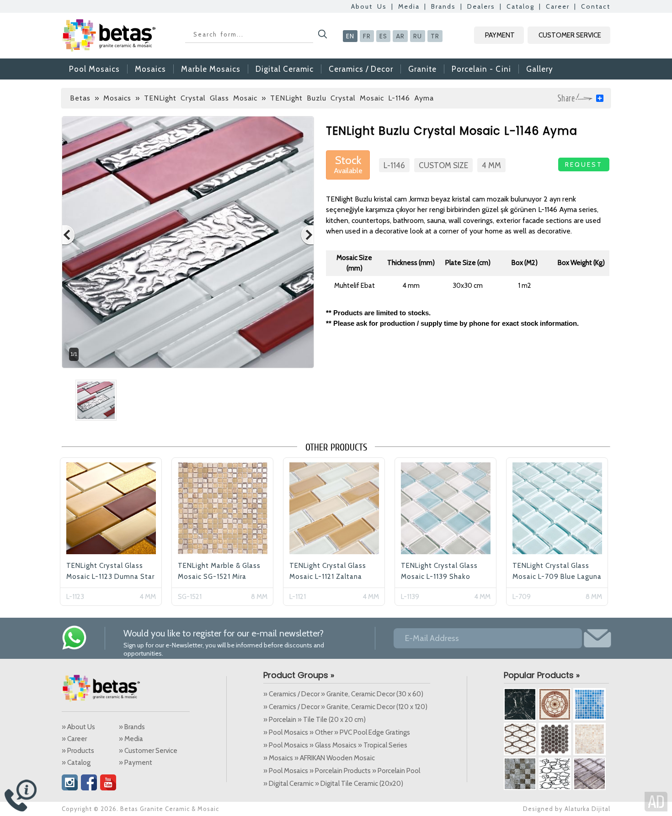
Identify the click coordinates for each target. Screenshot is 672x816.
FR (367, 36)
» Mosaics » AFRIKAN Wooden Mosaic (319, 758)
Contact (595, 6)
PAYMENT (500, 35)
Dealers (481, 6)
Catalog (520, 6)
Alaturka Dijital (587, 808)
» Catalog (76, 762)
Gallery (539, 69)
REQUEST (584, 164)
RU (417, 36)
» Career (74, 739)
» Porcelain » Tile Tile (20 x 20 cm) (314, 719)
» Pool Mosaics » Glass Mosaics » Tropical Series (335, 745)
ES (383, 36)
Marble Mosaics (210, 69)
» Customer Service (148, 751)
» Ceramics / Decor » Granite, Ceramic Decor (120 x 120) (345, 707)
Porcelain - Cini (481, 69)
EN (350, 36)
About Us (369, 6)
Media (409, 6)
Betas (80, 98)
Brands (443, 6)
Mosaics (150, 69)
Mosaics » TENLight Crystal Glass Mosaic (180, 98)
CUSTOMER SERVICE (570, 35)
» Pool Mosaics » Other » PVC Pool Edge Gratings (336, 732)
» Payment (135, 762)
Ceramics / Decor (361, 69)
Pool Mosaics (94, 69)
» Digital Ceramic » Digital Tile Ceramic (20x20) (333, 783)
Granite (422, 69)
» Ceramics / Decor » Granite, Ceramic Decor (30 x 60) (343, 694)
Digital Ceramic (285, 69)
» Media (131, 739)
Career (558, 6)
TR (435, 36)
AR (400, 36)
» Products (78, 751)
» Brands (132, 727)
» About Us (78, 727)
